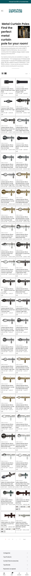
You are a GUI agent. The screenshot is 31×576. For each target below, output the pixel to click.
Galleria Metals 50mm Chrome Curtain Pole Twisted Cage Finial (22, 464)
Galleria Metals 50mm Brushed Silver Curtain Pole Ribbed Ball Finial (7, 348)
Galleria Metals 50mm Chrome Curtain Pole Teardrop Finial (7, 464)
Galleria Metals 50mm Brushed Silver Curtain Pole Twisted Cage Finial (7, 368)
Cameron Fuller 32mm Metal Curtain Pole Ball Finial (22, 146)
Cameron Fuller (5, 87)
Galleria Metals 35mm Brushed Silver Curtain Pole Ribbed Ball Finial (7, 166)
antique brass (17, 59)
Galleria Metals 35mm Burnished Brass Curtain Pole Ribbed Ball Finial (22, 201)
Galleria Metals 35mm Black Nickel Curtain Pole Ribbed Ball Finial (8, 445)
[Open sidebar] (2, 290)
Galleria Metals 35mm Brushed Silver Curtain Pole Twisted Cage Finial (7, 183)
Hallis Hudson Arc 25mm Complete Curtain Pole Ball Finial (22, 501)
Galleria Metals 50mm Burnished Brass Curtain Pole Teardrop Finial (7, 406)
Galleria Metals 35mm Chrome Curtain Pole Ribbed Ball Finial (22, 236)
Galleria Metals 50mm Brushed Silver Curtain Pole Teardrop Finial (22, 348)
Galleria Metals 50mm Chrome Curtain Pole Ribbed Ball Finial (22, 445)
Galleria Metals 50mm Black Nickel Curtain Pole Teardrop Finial (8, 310)
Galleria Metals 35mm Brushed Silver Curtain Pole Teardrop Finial (22, 166)
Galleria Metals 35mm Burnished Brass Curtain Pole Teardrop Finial (7, 218)
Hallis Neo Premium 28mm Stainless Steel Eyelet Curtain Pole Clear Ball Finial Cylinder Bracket (22, 525)
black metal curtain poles (8, 48)
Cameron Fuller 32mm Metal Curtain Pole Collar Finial (8, 90)
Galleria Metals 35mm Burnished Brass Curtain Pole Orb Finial (7, 201)
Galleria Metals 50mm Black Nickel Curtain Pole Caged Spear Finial (22, 271)
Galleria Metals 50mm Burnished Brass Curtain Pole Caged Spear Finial (22, 368)
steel (25, 46)
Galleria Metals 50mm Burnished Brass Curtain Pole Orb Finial (7, 387)
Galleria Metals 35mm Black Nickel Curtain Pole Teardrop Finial (22, 109)
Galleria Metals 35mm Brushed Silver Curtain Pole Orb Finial (7, 146)
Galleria (14, 52)
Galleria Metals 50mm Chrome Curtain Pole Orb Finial (23, 426)
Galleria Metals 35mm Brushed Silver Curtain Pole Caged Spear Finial (22, 129)
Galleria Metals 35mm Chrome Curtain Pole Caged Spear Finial (7, 236)
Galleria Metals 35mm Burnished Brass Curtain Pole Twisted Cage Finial (22, 218)
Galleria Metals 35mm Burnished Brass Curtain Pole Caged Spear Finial (22, 183)
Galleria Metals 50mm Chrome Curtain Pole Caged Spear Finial (7, 426)
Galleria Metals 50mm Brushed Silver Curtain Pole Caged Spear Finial (7, 329)
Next (24, 539)
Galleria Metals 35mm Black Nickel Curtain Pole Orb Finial (22, 253)
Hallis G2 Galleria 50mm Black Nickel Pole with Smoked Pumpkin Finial (7, 484)
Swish (23, 52)
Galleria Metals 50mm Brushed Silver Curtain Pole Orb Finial (22, 329)
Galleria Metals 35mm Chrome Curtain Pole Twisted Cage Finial (7, 271)
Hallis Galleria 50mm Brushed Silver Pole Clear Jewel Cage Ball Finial (22, 484)
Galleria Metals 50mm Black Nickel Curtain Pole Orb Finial (8, 290)
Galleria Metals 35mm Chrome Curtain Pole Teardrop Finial (7, 253)
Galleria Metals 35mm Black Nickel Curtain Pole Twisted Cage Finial (8, 129)
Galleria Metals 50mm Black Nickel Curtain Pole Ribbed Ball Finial (22, 290)
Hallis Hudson (19, 106)
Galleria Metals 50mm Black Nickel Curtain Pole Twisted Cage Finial (22, 310)
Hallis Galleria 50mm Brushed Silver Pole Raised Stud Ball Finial (7, 501)
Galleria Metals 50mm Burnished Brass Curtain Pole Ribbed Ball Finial (22, 387)
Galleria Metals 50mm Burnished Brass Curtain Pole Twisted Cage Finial (22, 406)
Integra (19, 52)
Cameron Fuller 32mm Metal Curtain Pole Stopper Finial (22, 90)
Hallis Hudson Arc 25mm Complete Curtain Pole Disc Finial (8, 523)
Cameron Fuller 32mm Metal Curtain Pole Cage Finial (8, 109)
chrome (12, 60)
